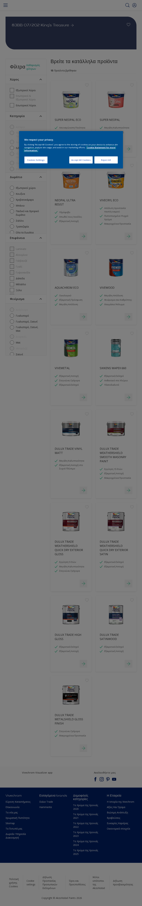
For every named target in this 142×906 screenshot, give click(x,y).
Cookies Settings (36, 159)
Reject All (106, 159)
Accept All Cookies (81, 159)
